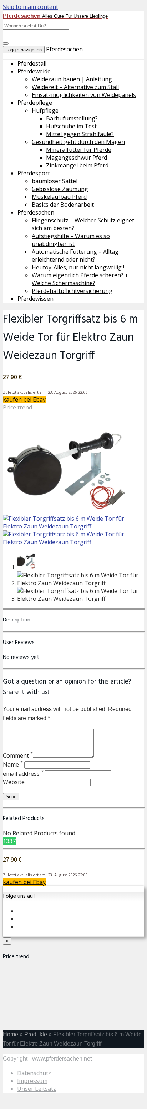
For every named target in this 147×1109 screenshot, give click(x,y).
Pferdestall (31, 63)
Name (13, 764)
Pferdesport (33, 173)
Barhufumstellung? (72, 118)
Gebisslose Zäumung (60, 189)
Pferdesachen (64, 49)
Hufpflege (45, 110)
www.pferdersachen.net (62, 1059)
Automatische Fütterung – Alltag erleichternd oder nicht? (75, 255)
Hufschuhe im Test (71, 126)
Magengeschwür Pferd (76, 157)
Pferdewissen (35, 299)
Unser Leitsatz (36, 1089)
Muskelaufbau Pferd (59, 197)
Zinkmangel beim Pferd (77, 165)
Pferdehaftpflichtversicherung (72, 291)
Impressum (32, 1081)
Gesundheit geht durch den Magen (78, 142)
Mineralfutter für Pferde (78, 150)
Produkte (35, 1034)
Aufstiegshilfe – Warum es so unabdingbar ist (71, 240)
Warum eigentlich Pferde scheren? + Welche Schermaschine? (80, 279)
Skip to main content (30, 7)
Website (14, 782)
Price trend (17, 407)
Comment (18, 755)
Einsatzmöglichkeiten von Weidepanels (84, 95)
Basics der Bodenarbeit (63, 204)
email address (23, 774)
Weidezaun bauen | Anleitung (72, 79)
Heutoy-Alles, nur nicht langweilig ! (78, 267)
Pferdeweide (34, 71)
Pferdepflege (34, 103)
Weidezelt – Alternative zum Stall (75, 87)
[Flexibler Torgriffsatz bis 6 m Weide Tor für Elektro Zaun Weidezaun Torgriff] (67, 511)
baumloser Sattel (54, 181)
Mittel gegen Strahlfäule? (80, 134)
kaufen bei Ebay (24, 399)
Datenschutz (34, 1073)
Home (10, 1034)
